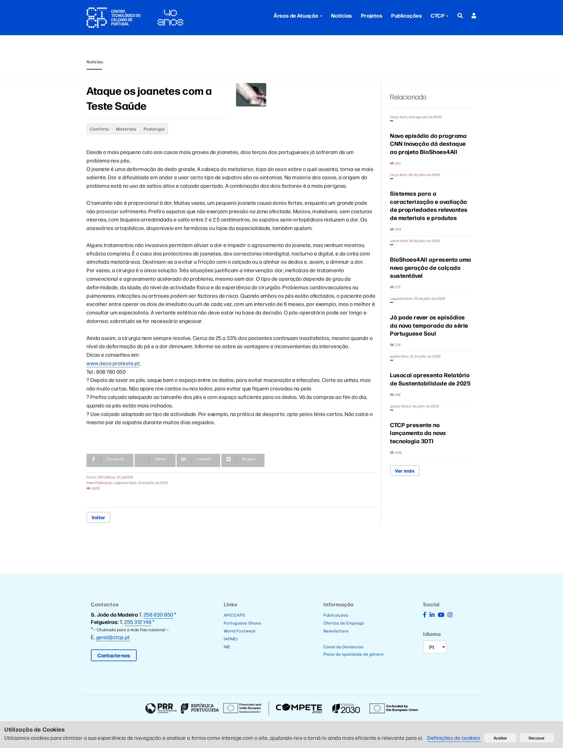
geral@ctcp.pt (113, 637)
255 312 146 (137, 621)
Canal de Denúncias (343, 646)
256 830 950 (158, 614)
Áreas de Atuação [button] (296, 15)
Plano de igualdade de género (353, 653)
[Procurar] (460, 15)
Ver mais (405, 470)
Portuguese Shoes (242, 622)
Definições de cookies (454, 737)
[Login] (474, 15)
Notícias (341, 15)
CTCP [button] (438, 15)
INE (227, 646)
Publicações (406, 15)
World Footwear (240, 630)
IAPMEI (231, 638)
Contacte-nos (113, 655)
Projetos (371, 15)
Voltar (98, 517)
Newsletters (336, 630)
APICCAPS (234, 614)
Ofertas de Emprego (343, 622)
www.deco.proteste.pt (113, 363)
